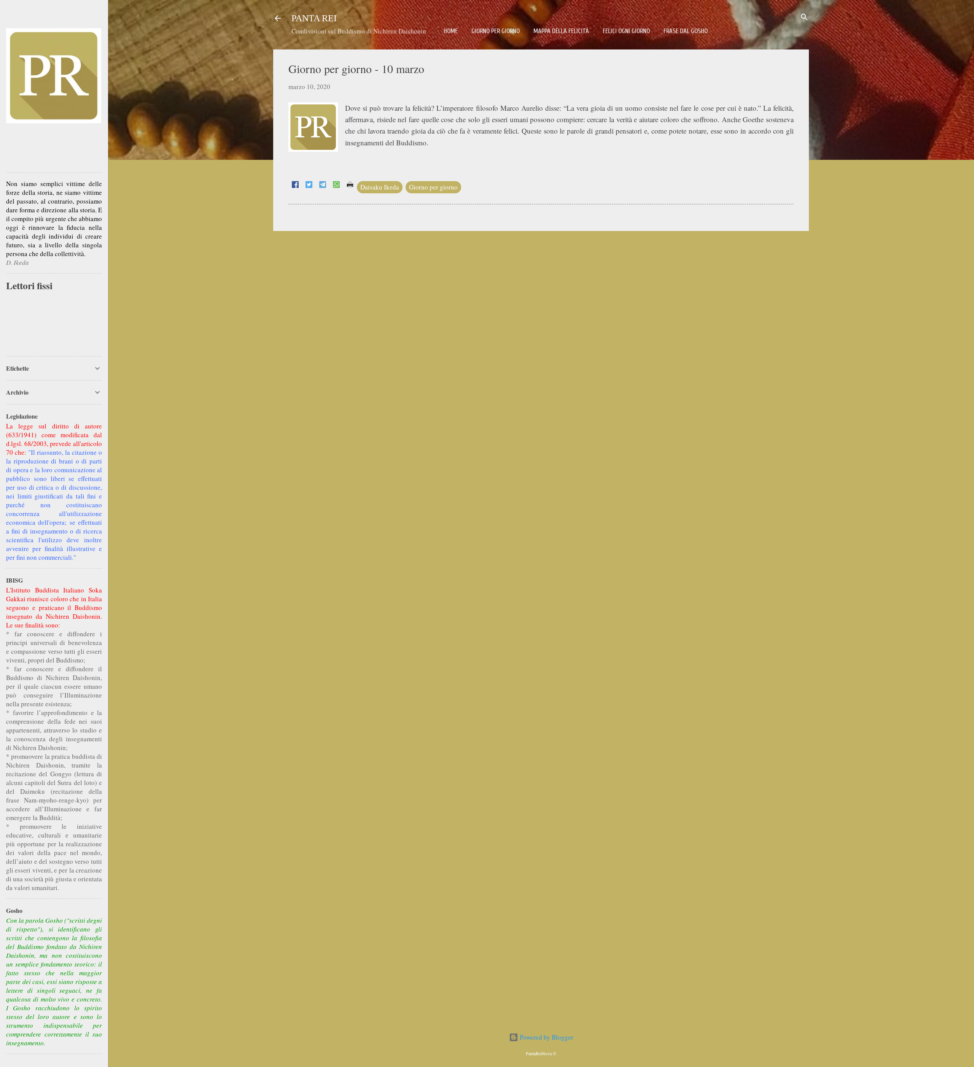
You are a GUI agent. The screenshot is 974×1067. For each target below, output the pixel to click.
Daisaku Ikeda (379, 187)
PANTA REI (314, 18)
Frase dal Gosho (686, 31)
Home (451, 31)
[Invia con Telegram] (322, 185)
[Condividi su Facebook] (295, 185)
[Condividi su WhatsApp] (336, 185)
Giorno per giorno (495, 31)
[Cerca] (804, 17)
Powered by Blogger (545, 1037)
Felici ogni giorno (626, 31)
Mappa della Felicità (561, 31)
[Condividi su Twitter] (309, 185)
